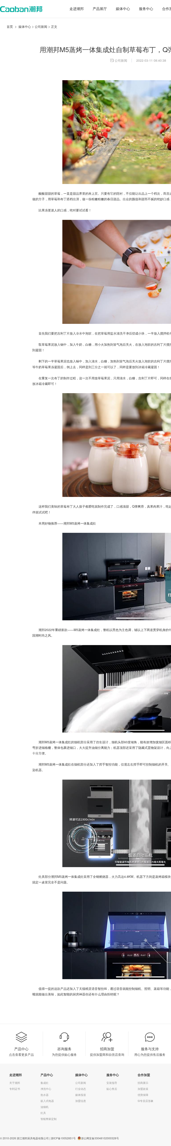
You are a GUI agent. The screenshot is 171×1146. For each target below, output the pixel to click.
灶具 (43, 1113)
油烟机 (45, 1107)
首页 (10, 26)
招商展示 (143, 1083)
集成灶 (45, 1083)
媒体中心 (123, 9)
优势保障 (143, 1095)
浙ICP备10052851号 (63, 1138)
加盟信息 (80, 1101)
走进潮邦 (76, 9)
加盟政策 (143, 1089)
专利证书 (14, 1089)
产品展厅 (100, 9)
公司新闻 (41, 26)
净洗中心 (46, 1089)
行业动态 (80, 1089)
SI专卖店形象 (145, 1101)
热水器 (45, 1095)
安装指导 (111, 1083)
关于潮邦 (14, 1083)
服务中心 (146, 9)
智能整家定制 (49, 1119)
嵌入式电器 (47, 1101)
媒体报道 (80, 1095)
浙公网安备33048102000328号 (100, 1138)
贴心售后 (111, 1089)
